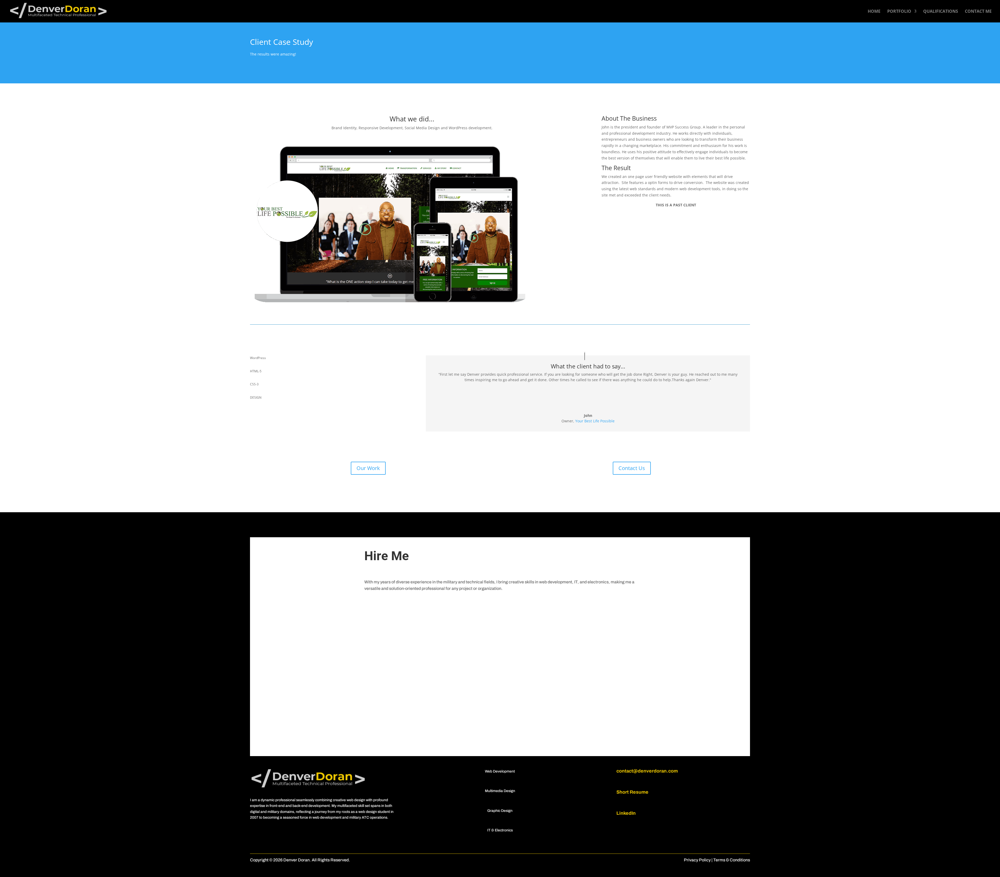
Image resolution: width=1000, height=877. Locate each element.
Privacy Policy (697, 860)
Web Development (500, 771)
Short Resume (632, 792)
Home (874, 11)
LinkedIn (626, 813)
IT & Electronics (500, 830)
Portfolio (899, 11)
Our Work (368, 468)
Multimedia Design (500, 791)
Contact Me (978, 11)
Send (590, 737)
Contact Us (631, 468)
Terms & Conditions (731, 860)
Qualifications (940, 11)
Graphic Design (499, 811)
